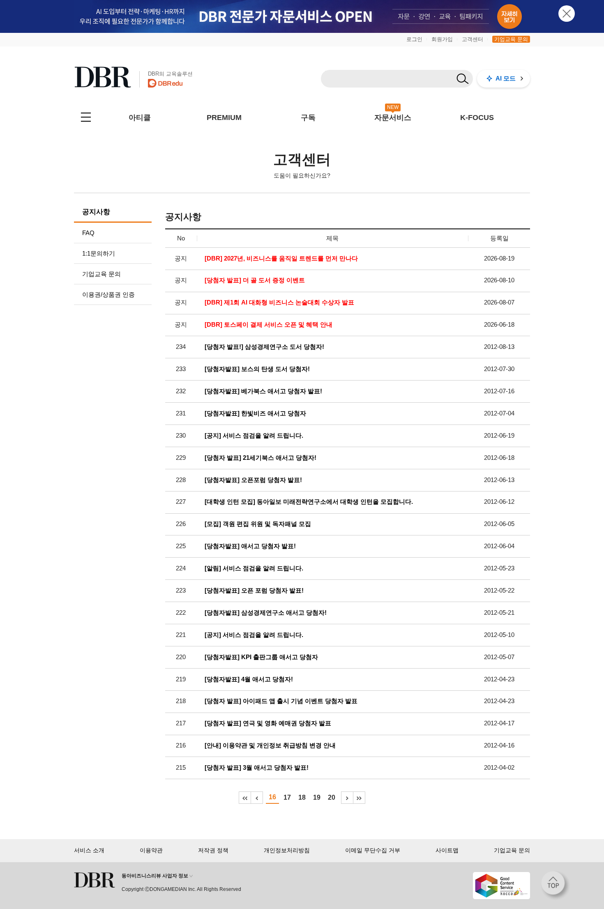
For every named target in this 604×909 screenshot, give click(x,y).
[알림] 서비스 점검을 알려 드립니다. (254, 568)
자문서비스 (392, 117)
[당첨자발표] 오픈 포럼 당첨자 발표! (254, 590)
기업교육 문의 (511, 39)
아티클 (140, 117)
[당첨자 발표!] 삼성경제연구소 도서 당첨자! (264, 347)
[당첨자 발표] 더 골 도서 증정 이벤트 (255, 280)
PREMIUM (224, 117)
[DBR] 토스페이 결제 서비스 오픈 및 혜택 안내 (268, 324)
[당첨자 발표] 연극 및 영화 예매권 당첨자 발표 (268, 723)
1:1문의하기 (98, 253)
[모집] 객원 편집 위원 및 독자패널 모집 (258, 524)
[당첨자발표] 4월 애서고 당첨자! (249, 679)
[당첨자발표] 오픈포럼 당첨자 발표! (253, 480)
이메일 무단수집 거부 (372, 850)
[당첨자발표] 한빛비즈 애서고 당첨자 (255, 413)
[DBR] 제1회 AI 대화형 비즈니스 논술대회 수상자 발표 (279, 302)
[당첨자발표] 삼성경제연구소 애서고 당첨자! (266, 612)
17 (287, 797)
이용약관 (151, 850)
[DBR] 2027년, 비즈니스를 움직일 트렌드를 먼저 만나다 (281, 258)
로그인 (414, 39)
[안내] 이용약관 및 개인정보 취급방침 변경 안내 (270, 745)
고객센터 (472, 39)
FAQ (88, 232)
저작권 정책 (213, 850)
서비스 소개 (89, 850)
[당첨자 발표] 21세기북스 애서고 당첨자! (260, 457)
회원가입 (442, 39)
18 (302, 797)
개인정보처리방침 (287, 850)
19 (316, 797)
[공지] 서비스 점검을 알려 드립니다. (254, 435)
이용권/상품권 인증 (108, 294)
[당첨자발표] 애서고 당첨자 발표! (250, 546)
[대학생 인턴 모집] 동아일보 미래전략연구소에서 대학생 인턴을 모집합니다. (309, 501)
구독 (308, 117)
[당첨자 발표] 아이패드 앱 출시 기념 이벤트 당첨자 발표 (281, 701)
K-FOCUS (477, 117)
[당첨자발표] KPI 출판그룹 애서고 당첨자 (261, 657)
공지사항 (96, 212)
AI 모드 (506, 78)
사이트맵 (447, 850)
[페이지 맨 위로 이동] (555, 885)
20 (331, 797)
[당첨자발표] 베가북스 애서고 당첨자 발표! (263, 391)
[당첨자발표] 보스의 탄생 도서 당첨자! (257, 369)
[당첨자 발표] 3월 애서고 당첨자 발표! (257, 767)
